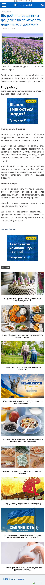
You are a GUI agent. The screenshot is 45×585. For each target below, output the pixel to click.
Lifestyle (9, 11)
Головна (3, 11)
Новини (5, 267)
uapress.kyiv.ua (8, 229)
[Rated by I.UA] (37, 583)
